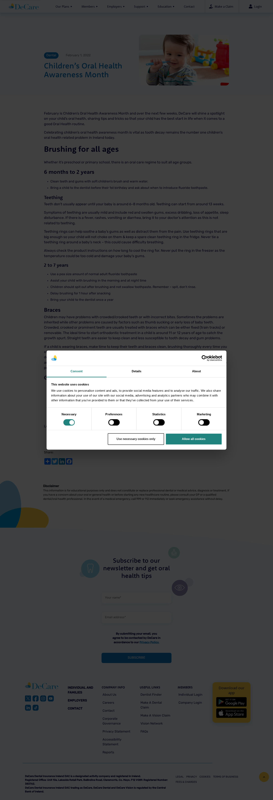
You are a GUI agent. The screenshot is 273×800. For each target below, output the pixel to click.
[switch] (114, 422)
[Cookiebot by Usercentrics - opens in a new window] (204, 358)
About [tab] (196, 371)
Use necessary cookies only (136, 439)
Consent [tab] (77, 371)
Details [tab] (136, 371)
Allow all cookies (193, 439)
